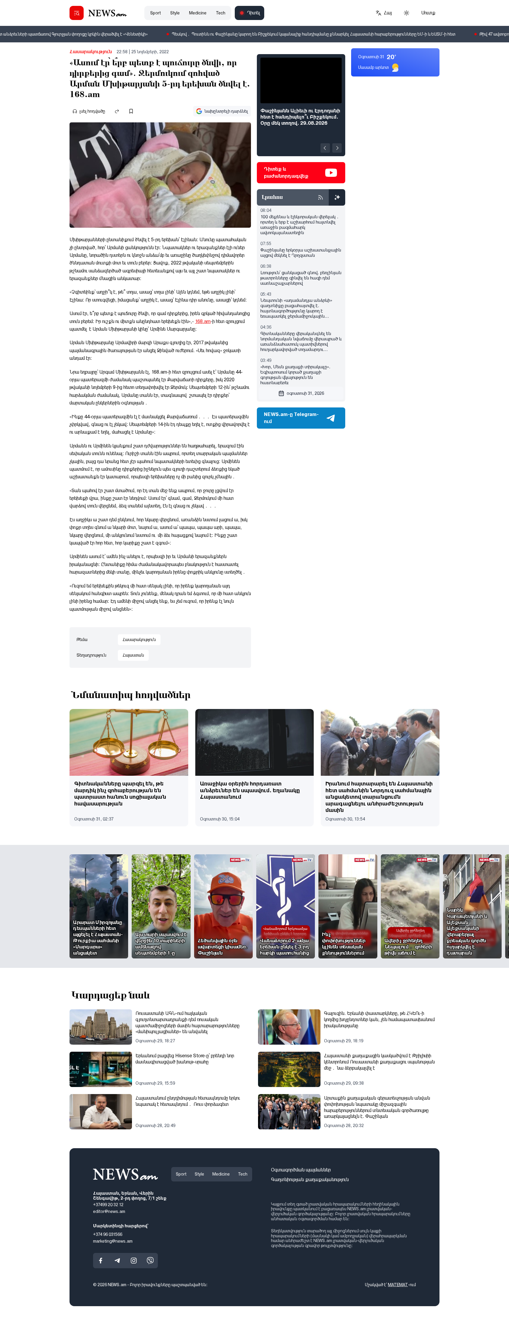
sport (155, 13)
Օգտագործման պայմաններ (301, 1170)
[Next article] (337, 148)
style (175, 13)
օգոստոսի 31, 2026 (305, 393)
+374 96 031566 (107, 1234)
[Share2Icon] (117, 111)
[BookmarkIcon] (131, 111)
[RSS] (320, 197)
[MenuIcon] (77, 13)
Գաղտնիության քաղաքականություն (310, 1179)
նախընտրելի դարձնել (226, 111)
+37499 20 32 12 (108, 1204)
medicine (197, 13)
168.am (203, 321)
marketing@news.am (113, 1241)
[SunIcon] (406, 13)
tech (220, 13)
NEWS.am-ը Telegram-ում (291, 418)
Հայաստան (133, 655)
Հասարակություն (91, 51)
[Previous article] (325, 148)
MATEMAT (398, 1284)
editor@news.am (109, 1211)
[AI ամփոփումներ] (337, 197)
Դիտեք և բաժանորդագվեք (286, 172)
